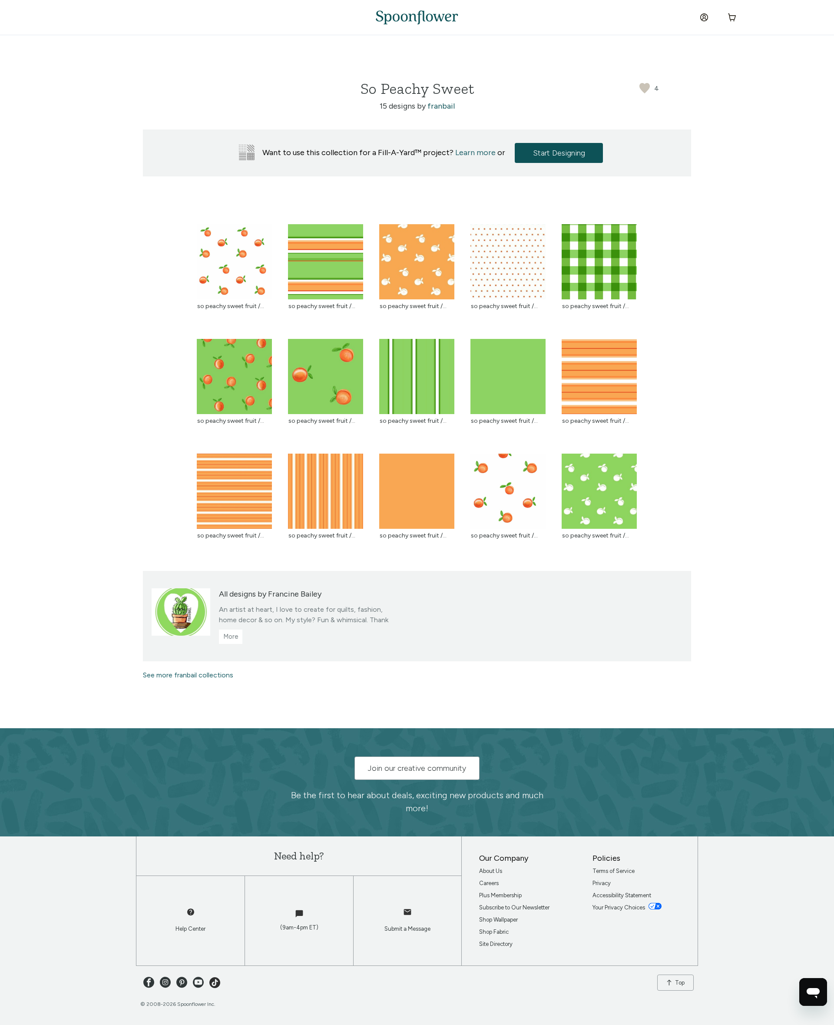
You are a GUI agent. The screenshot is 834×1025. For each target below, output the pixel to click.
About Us (490, 871)
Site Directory (496, 944)
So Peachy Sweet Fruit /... (230, 306)
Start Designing (559, 153)
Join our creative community (417, 768)
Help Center (190, 928)
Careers (489, 883)
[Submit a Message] (407, 916)
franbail (441, 106)
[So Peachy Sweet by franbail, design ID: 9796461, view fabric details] (599, 412)
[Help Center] (190, 916)
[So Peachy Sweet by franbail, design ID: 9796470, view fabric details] (234, 526)
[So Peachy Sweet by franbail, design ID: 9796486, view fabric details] (416, 526)
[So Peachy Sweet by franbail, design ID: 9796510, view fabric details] (416, 297)
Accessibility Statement (621, 895)
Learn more (475, 152)
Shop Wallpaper (498, 919)
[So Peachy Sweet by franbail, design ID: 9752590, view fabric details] (325, 412)
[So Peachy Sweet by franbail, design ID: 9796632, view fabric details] (508, 526)
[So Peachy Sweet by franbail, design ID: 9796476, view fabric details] (325, 526)
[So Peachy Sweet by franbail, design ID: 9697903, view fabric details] (416, 412)
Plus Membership (500, 895)
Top (680, 982)
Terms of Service (613, 871)
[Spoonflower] (417, 17)
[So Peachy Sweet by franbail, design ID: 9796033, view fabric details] (325, 297)
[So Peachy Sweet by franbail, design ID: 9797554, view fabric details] (508, 297)
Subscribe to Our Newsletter (514, 907)
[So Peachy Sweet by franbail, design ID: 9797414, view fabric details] (599, 526)
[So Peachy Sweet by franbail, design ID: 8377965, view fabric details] (234, 297)
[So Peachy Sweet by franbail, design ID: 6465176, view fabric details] (234, 412)
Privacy (601, 883)
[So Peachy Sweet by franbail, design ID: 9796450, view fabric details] (508, 412)
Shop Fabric (494, 932)
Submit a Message (407, 928)
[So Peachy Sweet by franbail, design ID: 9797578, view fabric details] (599, 297)
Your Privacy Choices (619, 907)
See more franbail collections (188, 675)
